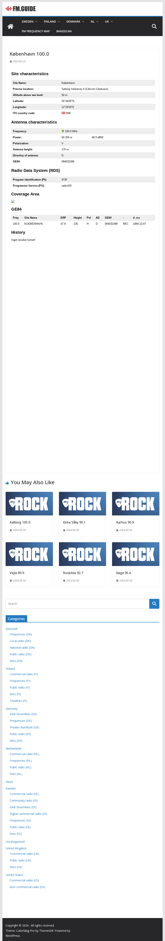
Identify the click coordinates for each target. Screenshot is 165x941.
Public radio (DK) (20, 654)
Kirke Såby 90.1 (74, 522)
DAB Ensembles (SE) (23, 807)
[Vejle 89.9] (29, 545)
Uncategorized (15, 841)
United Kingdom (16, 848)
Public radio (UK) (20, 860)
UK (107, 21)
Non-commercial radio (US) (27, 887)
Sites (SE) (16, 834)
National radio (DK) (22, 647)
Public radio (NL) (20, 767)
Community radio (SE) (24, 800)
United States (14, 875)
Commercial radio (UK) (24, 854)
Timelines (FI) (18, 701)
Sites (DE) (16, 741)
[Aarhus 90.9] (135, 494)
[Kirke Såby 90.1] (82, 494)
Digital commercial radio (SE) (28, 814)
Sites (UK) (16, 867)
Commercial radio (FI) (24, 674)
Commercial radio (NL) (24, 754)
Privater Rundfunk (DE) (24, 727)
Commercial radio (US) (24, 880)
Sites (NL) (16, 774)
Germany (12, 708)
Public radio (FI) (20, 687)
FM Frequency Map (36, 31)
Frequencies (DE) (21, 721)
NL (93, 21)
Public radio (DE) (20, 734)
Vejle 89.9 (17, 573)
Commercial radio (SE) (24, 794)
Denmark (73, 21)
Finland (50, 21)
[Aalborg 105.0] (29, 494)
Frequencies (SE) (20, 820)
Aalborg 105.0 (20, 522)
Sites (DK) (16, 661)
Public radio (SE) (20, 827)
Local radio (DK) (20, 641)
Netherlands (14, 748)
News (9, 782)
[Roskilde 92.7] (82, 545)
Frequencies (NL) (21, 760)
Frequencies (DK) (21, 634)
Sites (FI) (15, 694)
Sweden (27, 21)
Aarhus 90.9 (125, 522)
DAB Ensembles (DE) (23, 714)
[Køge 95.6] (135, 545)
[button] (35, 21)
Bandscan (64, 31)
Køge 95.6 (123, 573)
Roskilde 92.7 (73, 573)
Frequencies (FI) (20, 681)
